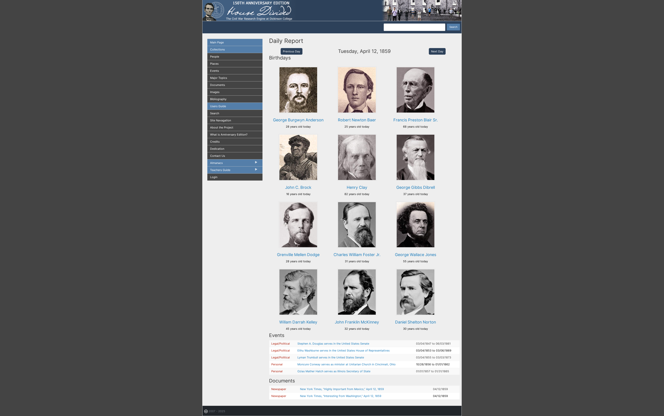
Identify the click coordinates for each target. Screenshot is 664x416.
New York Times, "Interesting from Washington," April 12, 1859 (340, 396)
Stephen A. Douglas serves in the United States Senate (333, 343)
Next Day (437, 51)
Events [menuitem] (214, 70)
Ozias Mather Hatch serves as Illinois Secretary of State (333, 371)
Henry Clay (357, 187)
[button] (298, 112)
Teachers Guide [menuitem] (218, 170)
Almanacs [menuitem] (215, 163)
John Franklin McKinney (357, 322)
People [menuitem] (214, 56)
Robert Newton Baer (357, 120)
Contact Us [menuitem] (217, 156)
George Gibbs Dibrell (415, 187)
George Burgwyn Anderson (298, 120)
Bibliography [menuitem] (218, 99)
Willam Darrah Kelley (298, 322)
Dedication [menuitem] (217, 148)
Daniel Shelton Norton (415, 322)
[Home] (332, 10)
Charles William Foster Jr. (357, 254)
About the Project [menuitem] (221, 127)
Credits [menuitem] (215, 141)
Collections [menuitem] (217, 49)
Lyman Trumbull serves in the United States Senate (330, 357)
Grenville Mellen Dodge (298, 254)
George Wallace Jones (415, 254)
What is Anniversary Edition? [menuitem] (228, 134)
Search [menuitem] (214, 113)
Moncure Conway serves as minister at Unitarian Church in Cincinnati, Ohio (346, 364)
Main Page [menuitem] (217, 42)
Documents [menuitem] (217, 85)
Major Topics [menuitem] (218, 78)
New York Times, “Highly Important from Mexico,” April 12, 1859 (342, 389)
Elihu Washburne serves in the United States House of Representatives (343, 350)
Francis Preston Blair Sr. (415, 120)
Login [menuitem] (213, 177)
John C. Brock (298, 187)
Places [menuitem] (214, 63)
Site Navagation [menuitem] (220, 120)
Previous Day (291, 51)
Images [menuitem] (214, 92)
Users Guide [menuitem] (218, 106)
